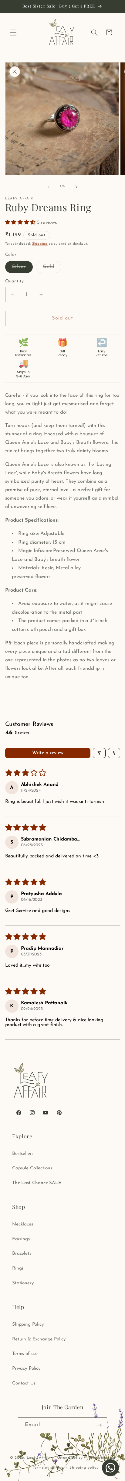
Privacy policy (102, 1458)
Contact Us (23, 1383)
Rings (17, 1268)
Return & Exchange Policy (39, 1339)
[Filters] (99, 753)
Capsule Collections (32, 1168)
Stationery (23, 1283)
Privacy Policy (26, 1368)
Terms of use (25, 1353)
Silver (22, 268)
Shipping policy (84, 1468)
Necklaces (22, 1224)
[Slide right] (76, 186)
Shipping (40, 244)
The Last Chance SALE (36, 1183)
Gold (52, 268)
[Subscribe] (99, 1425)
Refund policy (69, 1458)
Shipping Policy (28, 1324)
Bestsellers (22, 1153)
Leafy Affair (38, 1458)
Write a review (47, 753)
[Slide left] (48, 186)
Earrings (21, 1239)
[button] (13, 32)
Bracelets (21, 1253)
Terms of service (48, 1468)
